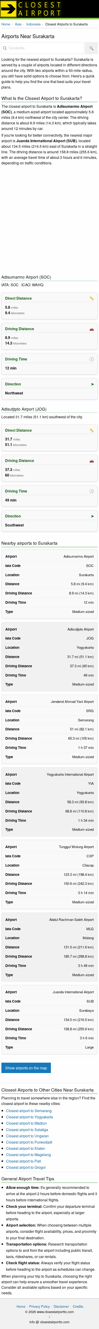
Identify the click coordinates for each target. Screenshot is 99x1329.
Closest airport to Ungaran (27, 1135)
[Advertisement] (49, 220)
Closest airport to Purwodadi (29, 1142)
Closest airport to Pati (23, 1161)
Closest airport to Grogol (26, 1167)
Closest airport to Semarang (29, 1110)
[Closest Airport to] (49, 9)
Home (5, 24)
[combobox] (42, 48)
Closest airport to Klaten (25, 1148)
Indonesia (33, 24)
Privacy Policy (39, 1306)
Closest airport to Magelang (28, 1154)
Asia (18, 24)
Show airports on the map (26, 1068)
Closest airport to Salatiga (27, 1129)
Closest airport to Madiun (26, 1123)
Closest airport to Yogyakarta (29, 1117)
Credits (78, 1306)
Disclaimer (61, 1306)
